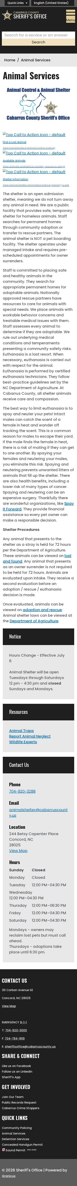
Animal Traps (21, 730)
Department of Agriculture (34, 621)
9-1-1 (23, 1022)
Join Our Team (13, 1097)
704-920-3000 (16, 1030)
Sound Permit (21, 1150)
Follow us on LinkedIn (17, 1072)
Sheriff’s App (11, 1077)
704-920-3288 (22, 791)
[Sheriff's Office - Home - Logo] (26, 15)
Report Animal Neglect (30, 736)
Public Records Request (19, 1102)
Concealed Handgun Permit (22, 1145)
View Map (18, 850)
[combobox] (52, 3)
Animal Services (13, 1133)
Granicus (9, 1176)
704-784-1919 (15, 1039)
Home (9, 60)
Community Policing (17, 1128)
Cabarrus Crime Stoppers (20, 1108)
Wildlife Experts (23, 741)
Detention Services (15, 1139)
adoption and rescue (42, 609)
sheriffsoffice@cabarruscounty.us (30, 1047)
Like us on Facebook (16, 1066)
